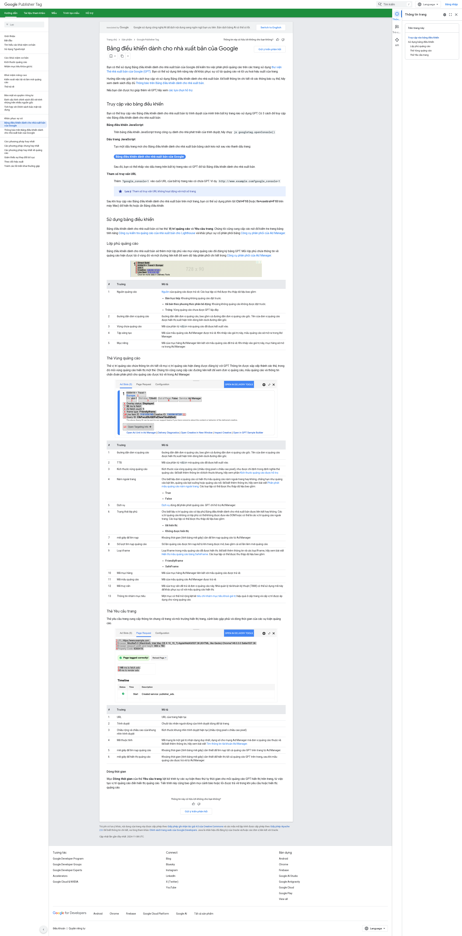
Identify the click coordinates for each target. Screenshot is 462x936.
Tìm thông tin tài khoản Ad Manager (226, 743)
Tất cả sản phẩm (203, 913)
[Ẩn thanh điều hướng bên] (43, 929)
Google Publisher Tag (148, 39)
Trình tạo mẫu (71, 13)
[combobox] (394, 4)
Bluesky (170, 864)
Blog (168, 858)
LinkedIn (170, 876)
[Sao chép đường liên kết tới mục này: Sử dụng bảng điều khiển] (157, 220)
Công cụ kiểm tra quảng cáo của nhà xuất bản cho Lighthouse (157, 233)
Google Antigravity (289, 881)
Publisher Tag (30, 4)
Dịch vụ (166, 505)
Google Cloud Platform (156, 913)
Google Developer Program (68, 858)
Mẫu (54, 13)
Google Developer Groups (67, 864)
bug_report (445, 14)
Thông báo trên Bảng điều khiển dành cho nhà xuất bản (170, 83)
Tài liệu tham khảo (34, 13)
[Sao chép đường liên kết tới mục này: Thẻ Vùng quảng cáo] (143, 358)
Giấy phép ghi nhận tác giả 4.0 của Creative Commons (195, 826)
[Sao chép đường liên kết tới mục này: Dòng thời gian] (129, 772)
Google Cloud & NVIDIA (65, 881)
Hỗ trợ (89, 13)
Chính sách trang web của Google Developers (173, 830)
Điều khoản (59, 928)
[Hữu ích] (277, 39)
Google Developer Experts (67, 870)
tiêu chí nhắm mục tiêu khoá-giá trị (216, 596)
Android (283, 858)
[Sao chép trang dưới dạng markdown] (122, 56)
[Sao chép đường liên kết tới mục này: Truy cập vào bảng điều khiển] (167, 104)
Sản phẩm (127, 39)
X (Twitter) (172, 881)
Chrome (283, 864)
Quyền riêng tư (77, 928)
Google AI (181, 913)
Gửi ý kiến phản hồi (269, 49)
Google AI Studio (288, 876)
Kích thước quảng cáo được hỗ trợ (259, 472)
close (456, 14)
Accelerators (60, 876)
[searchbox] (24, 24)
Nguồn (165, 291)
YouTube (171, 887)
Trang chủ (112, 39)
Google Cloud (286, 887)
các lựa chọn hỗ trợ (180, 90)
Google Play (285, 893)
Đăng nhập (451, 4)
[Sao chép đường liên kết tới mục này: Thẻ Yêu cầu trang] (139, 611)
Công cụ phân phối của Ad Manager (263, 233)
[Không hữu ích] (283, 39)
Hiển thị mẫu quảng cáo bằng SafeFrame (185, 554)
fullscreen (450, 14)
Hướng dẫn (10, 13)
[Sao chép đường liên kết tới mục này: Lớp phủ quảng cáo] (141, 244)
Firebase (284, 870)
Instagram (172, 870)
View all (283, 899)
